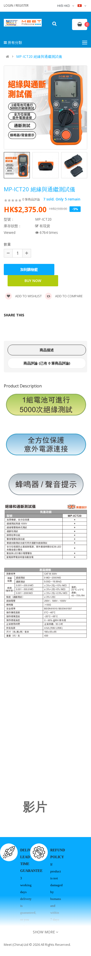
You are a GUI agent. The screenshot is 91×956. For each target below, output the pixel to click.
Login (9, 5)
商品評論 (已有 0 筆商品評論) (47, 363)
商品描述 (47, 349)
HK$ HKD (64, 6)
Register (22, 5)
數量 (7, 244)
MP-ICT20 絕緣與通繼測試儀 (39, 56)
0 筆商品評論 (31, 199)
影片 (35, 807)
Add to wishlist (28, 296)
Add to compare (68, 296)
